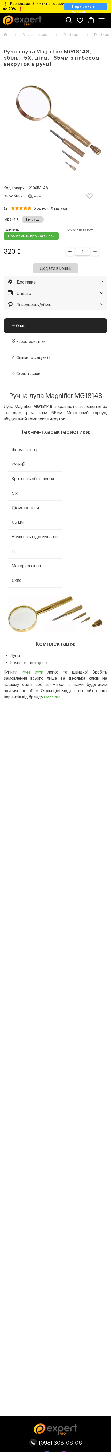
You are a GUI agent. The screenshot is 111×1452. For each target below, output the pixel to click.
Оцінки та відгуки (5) (33, 358)
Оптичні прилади (35, 35)
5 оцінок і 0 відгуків (51, 208)
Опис (20, 326)
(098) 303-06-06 (59, 1442)
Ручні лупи (71, 35)
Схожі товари (27, 374)
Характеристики (30, 341)
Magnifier (52, 697)
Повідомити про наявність (31, 236)
